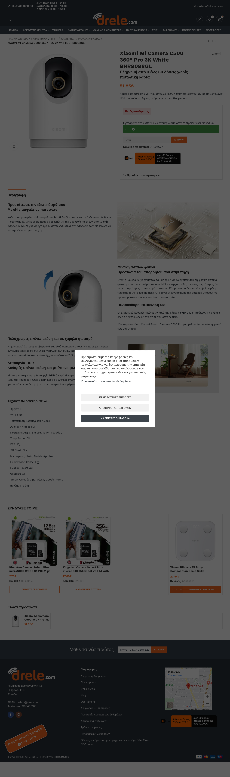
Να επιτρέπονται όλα (115, 418)
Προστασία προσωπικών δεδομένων (106, 381)
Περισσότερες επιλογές (115, 397)
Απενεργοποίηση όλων (115, 408)
